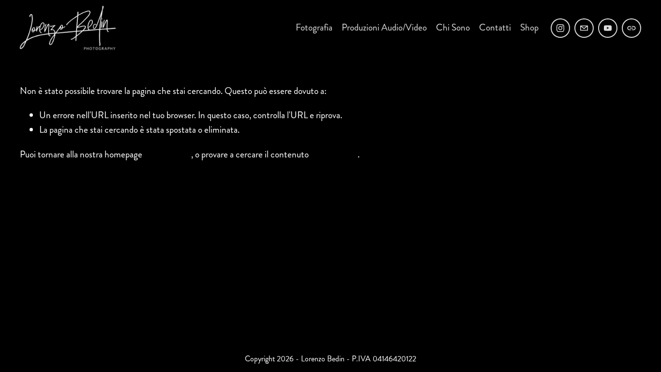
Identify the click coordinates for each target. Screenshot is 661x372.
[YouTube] (607, 28)
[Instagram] (560, 28)
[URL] (631, 28)
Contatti (495, 27)
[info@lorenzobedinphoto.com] (584, 28)
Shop (529, 27)
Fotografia (314, 27)
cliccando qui (167, 154)
